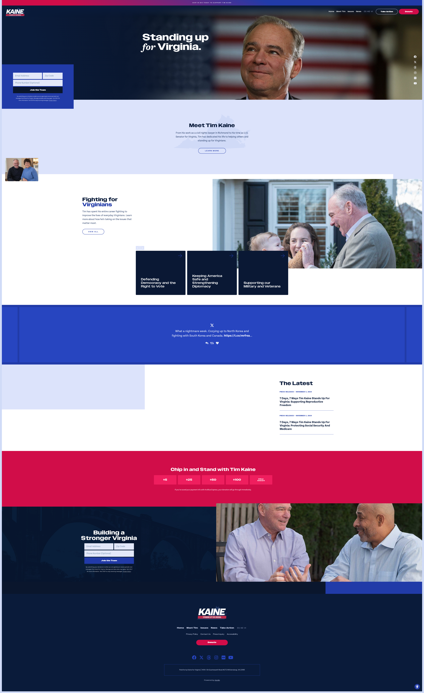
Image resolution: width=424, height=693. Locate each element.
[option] (365, 12)
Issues (351, 11)
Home (331, 11)
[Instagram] (415, 72)
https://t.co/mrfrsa (237, 335)
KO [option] (368, 11)
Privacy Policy (53, 100)
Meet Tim (340, 11)
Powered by (212, 680)
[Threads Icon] (415, 67)
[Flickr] (415, 78)
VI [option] (372, 11)
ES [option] (365, 11)
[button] (138, 248)
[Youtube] (415, 83)
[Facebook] (415, 56)
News (358, 11)
